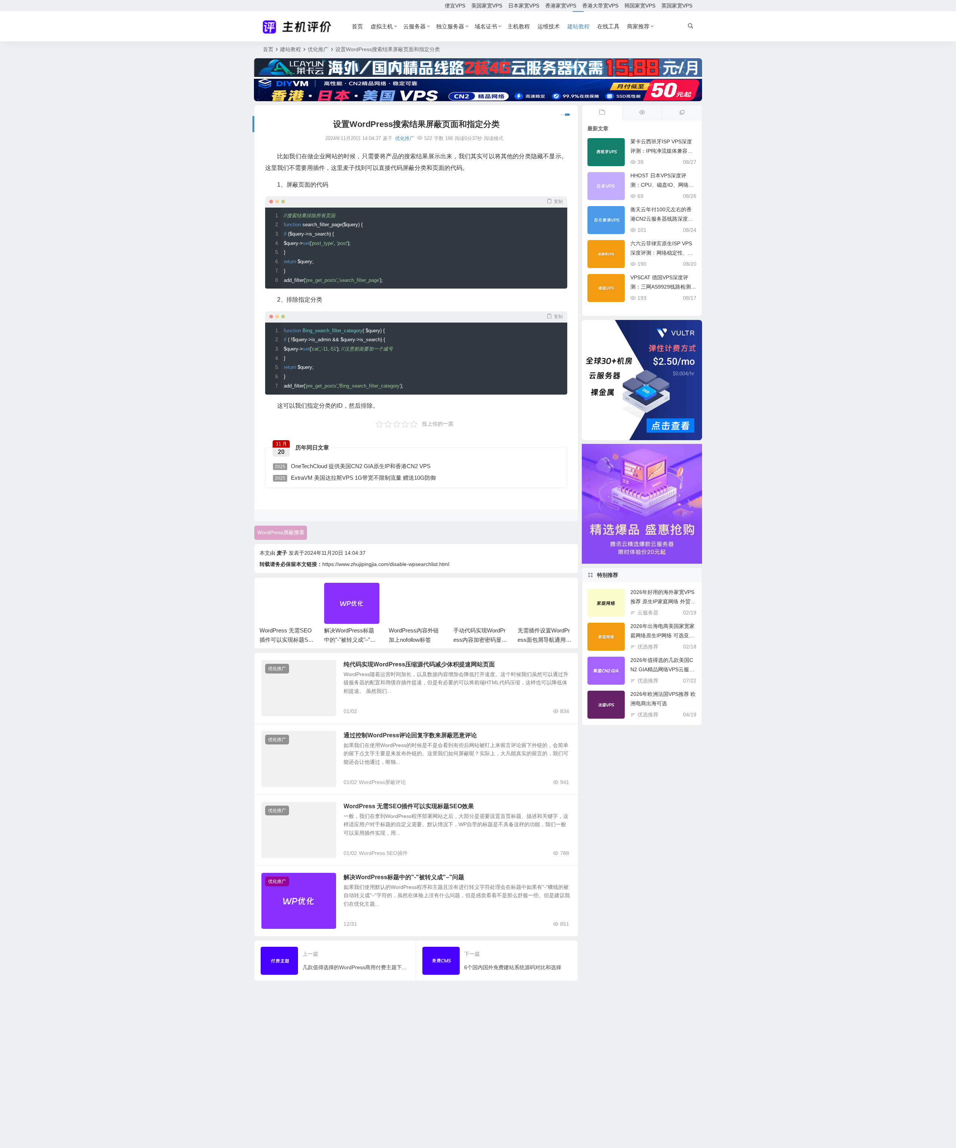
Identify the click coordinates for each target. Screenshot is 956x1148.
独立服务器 (450, 26)
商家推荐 (638, 26)
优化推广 (318, 49)
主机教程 (519, 26)
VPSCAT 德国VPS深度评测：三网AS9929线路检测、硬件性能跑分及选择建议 (663, 286)
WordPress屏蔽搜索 (280, 532)
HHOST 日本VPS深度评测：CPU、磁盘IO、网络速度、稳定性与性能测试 (662, 184)
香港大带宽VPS (600, 6)
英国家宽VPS (676, 6)
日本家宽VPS (523, 6)
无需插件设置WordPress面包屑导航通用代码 (544, 639)
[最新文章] (602, 112)
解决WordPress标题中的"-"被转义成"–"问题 (350, 639)
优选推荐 (647, 647)
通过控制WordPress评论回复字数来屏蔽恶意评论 (410, 735)
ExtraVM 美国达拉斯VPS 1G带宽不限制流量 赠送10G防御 (355, 478)
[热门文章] (642, 112)
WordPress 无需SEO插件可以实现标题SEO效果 (286, 639)
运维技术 (548, 26)
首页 (357, 26)
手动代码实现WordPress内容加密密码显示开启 (480, 639)
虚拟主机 (381, 26)
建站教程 (578, 26)
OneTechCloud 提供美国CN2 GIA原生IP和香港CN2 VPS (353, 466)
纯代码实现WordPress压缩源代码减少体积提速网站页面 (419, 664)
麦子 (282, 553)
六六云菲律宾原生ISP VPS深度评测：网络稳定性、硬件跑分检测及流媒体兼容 (661, 252)
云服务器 (414, 26)
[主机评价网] (299, 26)
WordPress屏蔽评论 (382, 782)
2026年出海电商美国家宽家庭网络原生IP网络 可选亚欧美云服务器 (662, 635)
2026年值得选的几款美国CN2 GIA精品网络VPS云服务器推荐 (662, 669)
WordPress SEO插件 (383, 853)
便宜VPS (455, 6)
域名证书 (486, 26)
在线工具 (608, 26)
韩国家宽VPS (639, 6)
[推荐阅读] (682, 112)
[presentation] (529, 594)
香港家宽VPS (560, 6)
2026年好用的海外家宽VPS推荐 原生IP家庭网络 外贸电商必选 (663, 601)
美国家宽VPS (486, 6)
